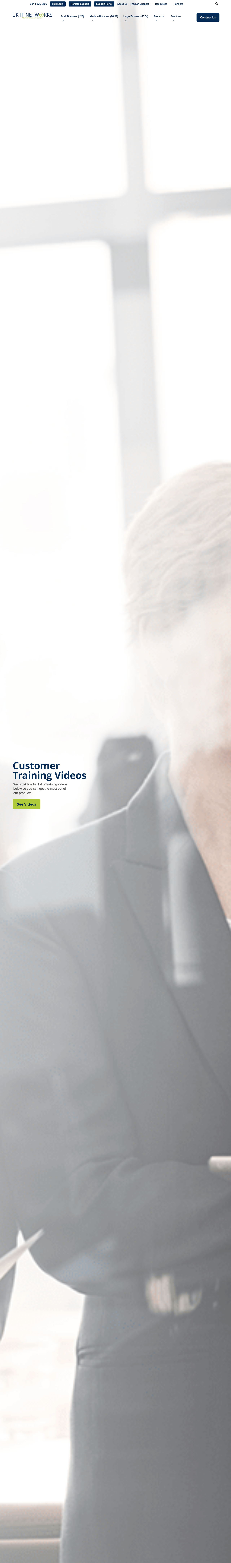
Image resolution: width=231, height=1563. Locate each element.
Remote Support (80, 4)
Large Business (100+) (135, 16)
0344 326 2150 (38, 4)
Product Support (139, 4)
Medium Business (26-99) (104, 16)
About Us (122, 4)
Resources (161, 4)
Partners (178, 4)
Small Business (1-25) (72, 16)
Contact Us (208, 17)
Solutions (176, 16)
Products (159, 16)
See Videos (26, 804)
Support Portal (104, 4)
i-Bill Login (58, 4)
